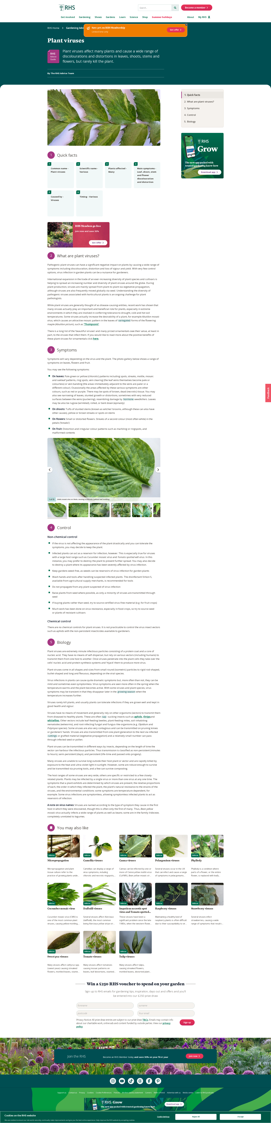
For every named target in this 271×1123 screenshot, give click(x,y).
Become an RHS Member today (135, 1057)
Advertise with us (174, 1092)
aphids (138, 716)
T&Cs (145, 1019)
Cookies (90, 1092)
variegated (124, 320)
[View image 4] (121, 510)
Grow (207, 148)
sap (104, 716)
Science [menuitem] (134, 17)
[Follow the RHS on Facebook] (149, 1081)
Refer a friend (159, 1092)
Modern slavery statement (132, 1092)
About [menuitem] (190, 17)
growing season (126, 691)
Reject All (196, 1117)
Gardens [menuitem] (110, 17)
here (95, 338)
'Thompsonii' (91, 324)
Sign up (187, 1022)
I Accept (240, 1117)
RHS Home (53, 28)
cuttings (52, 736)
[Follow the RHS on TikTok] (131, 1081)
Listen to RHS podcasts (204, 1092)
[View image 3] (100, 510)
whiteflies (53, 720)
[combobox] (155, 8)
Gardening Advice (76, 28)
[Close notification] (186, 24)
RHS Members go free (88, 226)
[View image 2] (78, 510)
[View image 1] (57, 510)
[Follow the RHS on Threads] (140, 1081)
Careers (148, 1092)
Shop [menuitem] (145, 17)
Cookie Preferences (104, 1092)
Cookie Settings (163, 1117)
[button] (268, 393)
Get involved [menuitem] (68, 17)
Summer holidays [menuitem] (162, 17)
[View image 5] (142, 510)
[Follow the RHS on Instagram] (113, 1081)
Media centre (188, 1092)
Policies (117, 1092)
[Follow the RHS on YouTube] (122, 1081)
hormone (128, 399)
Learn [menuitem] (122, 17)
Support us (61, 1092)
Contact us (72, 1092)
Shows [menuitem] (98, 17)
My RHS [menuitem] (202, 17)
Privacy (82, 1092)
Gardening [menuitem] (84, 17)
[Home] (67, 8)
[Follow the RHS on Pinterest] (158, 1081)
